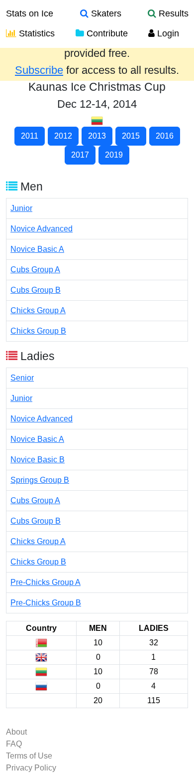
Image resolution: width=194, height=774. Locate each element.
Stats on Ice (29, 13)
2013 (97, 136)
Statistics (35, 33)
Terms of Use (29, 756)
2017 (80, 155)
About (16, 732)
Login (167, 33)
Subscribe (39, 70)
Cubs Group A (35, 269)
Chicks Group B (38, 331)
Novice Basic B (37, 459)
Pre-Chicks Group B (45, 602)
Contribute (106, 33)
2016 (165, 136)
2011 (29, 136)
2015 (131, 136)
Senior (22, 378)
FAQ (14, 744)
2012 (63, 136)
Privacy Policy (31, 768)
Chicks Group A (38, 310)
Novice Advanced (41, 228)
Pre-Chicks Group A (45, 582)
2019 (114, 155)
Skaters (105, 13)
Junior (21, 208)
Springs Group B (39, 480)
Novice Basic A (37, 249)
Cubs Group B (35, 290)
